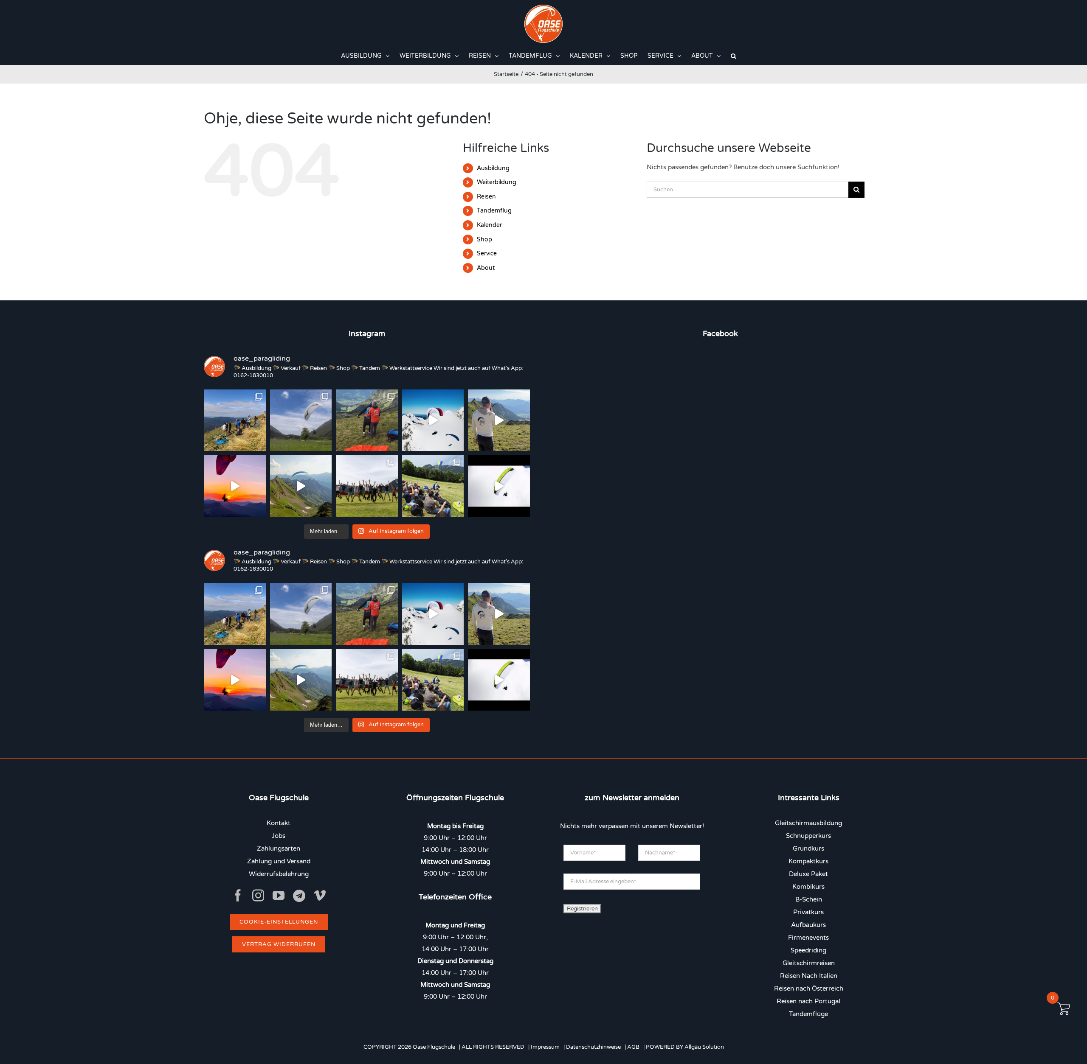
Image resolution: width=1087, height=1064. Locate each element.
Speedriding (808, 950)
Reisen (486, 196)
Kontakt (278, 823)
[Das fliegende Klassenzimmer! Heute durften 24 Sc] (433, 486)
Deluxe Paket (808, 874)
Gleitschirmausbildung (808, 823)
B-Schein (808, 899)
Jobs (278, 836)
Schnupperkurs (808, 836)
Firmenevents (808, 937)
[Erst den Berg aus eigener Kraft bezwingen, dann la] (235, 486)
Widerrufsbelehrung (279, 874)
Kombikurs (808, 886)
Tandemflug (494, 210)
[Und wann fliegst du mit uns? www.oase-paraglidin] (367, 420)
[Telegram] (299, 896)
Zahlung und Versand (278, 861)
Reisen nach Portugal (808, 1001)
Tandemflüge (808, 1014)
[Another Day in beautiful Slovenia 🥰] (235, 420)
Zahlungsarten (278, 848)
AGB (633, 1047)
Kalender (489, 225)
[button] (733, 56)
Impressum (545, 1047)
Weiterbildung (496, 182)
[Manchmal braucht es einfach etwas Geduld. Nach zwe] (301, 486)
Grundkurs (808, 848)
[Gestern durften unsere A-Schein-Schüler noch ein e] (499, 420)
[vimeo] (320, 896)
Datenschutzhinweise (593, 1047)
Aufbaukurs (808, 925)
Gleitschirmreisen (809, 963)
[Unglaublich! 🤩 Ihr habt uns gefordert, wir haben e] (367, 486)
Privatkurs (808, 912)
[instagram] (258, 896)
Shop (484, 239)
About (486, 268)
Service (487, 253)
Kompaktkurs (808, 861)
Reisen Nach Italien (808, 976)
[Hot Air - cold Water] (301, 420)
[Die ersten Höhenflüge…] (499, 486)
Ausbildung (493, 168)
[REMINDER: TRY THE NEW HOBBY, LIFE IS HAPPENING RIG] (433, 420)
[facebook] (238, 896)
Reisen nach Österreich (808, 988)
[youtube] (278, 896)
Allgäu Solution (704, 1047)
